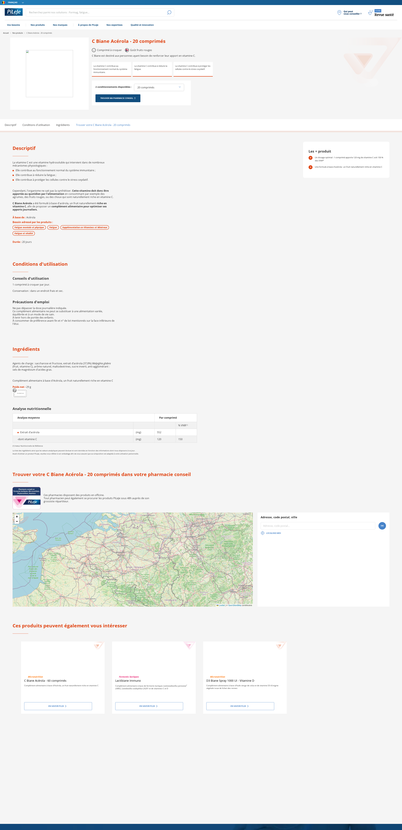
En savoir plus (56, 706)
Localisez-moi (273, 533)
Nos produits (38, 24)
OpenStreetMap (235, 605)
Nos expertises (114, 24)
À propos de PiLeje (88, 24)
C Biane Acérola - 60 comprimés (45, 680)
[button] (16, 516)
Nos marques (60, 24)
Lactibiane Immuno (128, 680)
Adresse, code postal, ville (279, 517)
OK (382, 525)
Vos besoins (13, 24)
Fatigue (53, 227)
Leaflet (221, 605)
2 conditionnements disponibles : (113, 86)
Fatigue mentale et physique (29, 227)
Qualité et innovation (142, 24)
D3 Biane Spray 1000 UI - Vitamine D (230, 680)
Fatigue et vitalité (23, 233)
